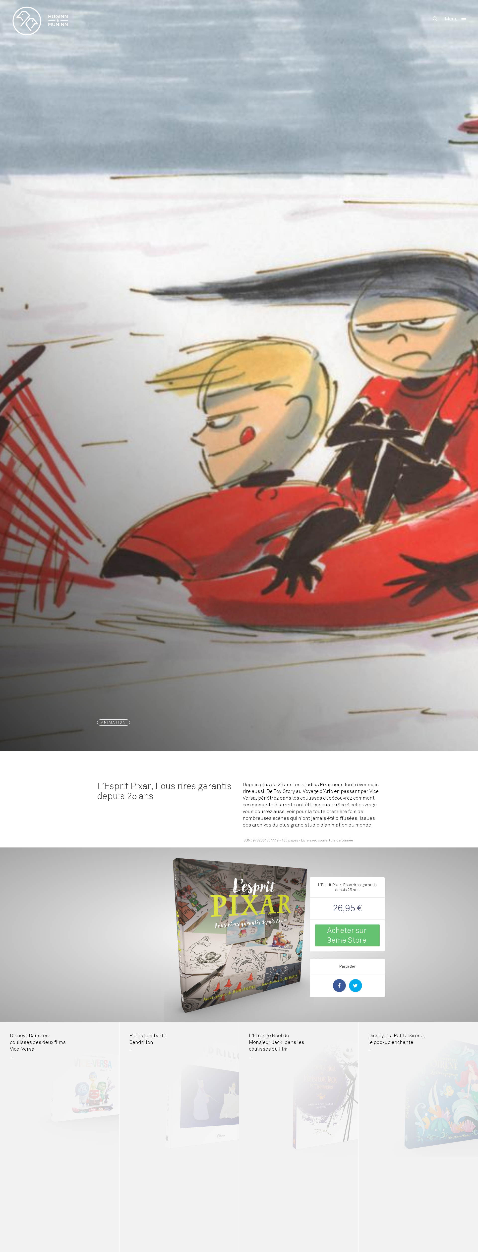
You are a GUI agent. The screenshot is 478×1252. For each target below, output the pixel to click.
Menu (451, 19)
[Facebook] (339, 985)
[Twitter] (355, 985)
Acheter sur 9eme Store (346, 935)
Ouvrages (40, 11)
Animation (113, 722)
